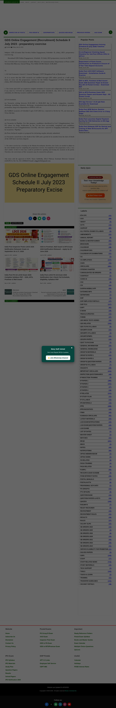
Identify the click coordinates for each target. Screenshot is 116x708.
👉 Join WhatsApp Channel (58, 358)
